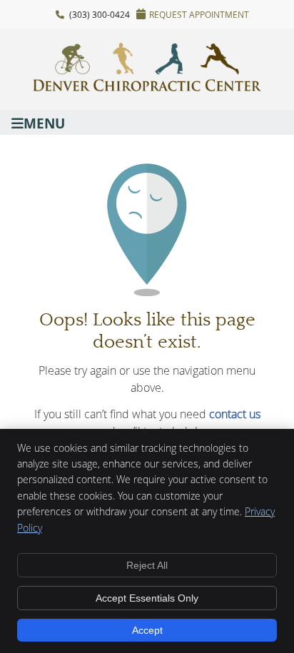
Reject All (147, 565)
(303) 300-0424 (99, 14)
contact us (234, 414)
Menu (44, 122)
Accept (147, 630)
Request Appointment (199, 14)
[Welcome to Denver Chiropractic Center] (147, 87)
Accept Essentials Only (147, 598)
